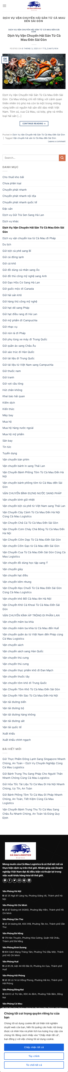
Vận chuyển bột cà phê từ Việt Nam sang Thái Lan (33, 505)
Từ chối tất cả (34, 1064)
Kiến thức (8, 409)
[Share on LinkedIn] (29, 880)
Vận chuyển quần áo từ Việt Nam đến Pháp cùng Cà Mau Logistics (32, 636)
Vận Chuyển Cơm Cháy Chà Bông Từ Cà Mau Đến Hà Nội (33, 531)
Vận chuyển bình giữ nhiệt (18, 499)
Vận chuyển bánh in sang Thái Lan (23, 465)
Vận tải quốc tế (11, 727)
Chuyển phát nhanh (14, 189)
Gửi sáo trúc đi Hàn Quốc (18, 352)
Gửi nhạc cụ (9, 326)
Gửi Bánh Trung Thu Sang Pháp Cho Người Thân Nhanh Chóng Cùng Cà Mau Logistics (32, 776)
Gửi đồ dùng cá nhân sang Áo (21, 269)
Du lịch (6, 244)
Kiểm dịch (8, 402)
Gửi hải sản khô (12, 295)
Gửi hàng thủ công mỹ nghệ (19, 301)
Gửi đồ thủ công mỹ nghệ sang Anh (24, 276)
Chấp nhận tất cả (34, 1047)
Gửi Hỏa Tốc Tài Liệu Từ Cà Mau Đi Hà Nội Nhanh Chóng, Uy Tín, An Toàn (33, 786)
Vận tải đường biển (14, 702)
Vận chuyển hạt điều (15, 575)
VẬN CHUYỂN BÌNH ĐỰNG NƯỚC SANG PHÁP (32, 493)
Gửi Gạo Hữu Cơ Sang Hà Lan (21, 282)
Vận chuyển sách (12, 644)
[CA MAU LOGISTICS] (34, 5)
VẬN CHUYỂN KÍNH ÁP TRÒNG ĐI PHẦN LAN (31, 615)
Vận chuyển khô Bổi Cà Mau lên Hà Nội (26, 598)
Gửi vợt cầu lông (12, 383)
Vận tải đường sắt (13, 721)
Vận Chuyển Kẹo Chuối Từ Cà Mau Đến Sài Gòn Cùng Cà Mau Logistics (32, 590)
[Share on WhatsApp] (5, 880)
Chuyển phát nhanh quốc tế (19, 202)
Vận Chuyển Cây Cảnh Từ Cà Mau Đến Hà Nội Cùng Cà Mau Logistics (31, 514)
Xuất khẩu (8, 733)
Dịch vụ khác (10, 221)
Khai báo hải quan (13, 396)
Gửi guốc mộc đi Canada (18, 288)
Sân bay (7, 440)
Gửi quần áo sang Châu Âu (19, 345)
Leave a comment (57, 141)
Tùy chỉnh (34, 1056)
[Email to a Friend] (19, 880)
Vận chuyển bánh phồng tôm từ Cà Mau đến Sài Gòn (32, 485)
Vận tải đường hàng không (18, 714)
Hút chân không (12, 390)
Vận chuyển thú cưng (15, 657)
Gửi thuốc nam (11, 371)
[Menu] (4, 6)
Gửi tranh (8, 377)
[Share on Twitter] (14, 880)
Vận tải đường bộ (13, 708)
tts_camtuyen (50, 48)
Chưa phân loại (11, 183)
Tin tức (6, 446)
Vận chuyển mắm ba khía (18, 621)
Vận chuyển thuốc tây (16, 676)
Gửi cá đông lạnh (13, 257)
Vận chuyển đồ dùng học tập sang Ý (25, 562)
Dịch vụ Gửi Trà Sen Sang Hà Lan (23, 215)
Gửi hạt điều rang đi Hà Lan (19, 314)
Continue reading (34, 123)
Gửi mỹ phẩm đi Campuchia (19, 320)
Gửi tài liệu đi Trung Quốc (18, 358)
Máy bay (7, 415)
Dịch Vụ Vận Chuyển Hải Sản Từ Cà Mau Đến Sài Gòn (34, 31)
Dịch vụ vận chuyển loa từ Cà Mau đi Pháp (29, 238)
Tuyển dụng (9, 453)
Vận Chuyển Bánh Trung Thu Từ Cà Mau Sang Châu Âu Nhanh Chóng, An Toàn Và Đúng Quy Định (31, 813)
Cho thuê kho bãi (13, 177)
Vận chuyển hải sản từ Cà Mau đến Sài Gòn (34, 138)
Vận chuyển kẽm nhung (16, 581)
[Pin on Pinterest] (24, 880)
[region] (34, 1040)
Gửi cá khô (9, 263)
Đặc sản (7, 208)
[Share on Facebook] (10, 880)
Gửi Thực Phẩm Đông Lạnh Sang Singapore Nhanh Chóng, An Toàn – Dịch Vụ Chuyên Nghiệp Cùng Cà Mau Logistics (33, 763)
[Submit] (62, 158)
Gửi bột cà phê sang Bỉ (16, 250)
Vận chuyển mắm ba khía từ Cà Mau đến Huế (31, 628)
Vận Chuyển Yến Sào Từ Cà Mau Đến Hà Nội (30, 695)
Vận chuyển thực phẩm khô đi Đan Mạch (27, 670)
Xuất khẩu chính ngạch (16, 739)
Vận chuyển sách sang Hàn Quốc (22, 651)
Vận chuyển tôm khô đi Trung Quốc (24, 683)
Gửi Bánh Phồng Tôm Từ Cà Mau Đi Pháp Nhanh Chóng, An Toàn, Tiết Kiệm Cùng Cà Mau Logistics (32, 799)
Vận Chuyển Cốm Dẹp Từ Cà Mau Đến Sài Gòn (32, 539)
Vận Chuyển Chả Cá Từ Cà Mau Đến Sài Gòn (30, 522)
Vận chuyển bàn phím (15, 459)
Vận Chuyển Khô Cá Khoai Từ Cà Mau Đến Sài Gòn (31, 607)
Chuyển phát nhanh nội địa (19, 196)
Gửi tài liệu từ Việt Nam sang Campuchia (27, 364)
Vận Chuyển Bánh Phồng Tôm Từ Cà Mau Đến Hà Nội (33, 474)
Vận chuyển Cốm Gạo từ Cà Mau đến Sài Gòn (31, 545)
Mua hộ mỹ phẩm (13, 434)
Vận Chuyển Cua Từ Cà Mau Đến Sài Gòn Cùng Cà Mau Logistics (34, 554)
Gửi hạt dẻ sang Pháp (15, 307)
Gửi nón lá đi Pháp (14, 333)
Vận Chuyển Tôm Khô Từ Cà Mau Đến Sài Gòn (31, 689)
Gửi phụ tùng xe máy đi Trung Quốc (24, 339)
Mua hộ (7, 421)
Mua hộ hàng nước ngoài (18, 427)
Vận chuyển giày (12, 569)
